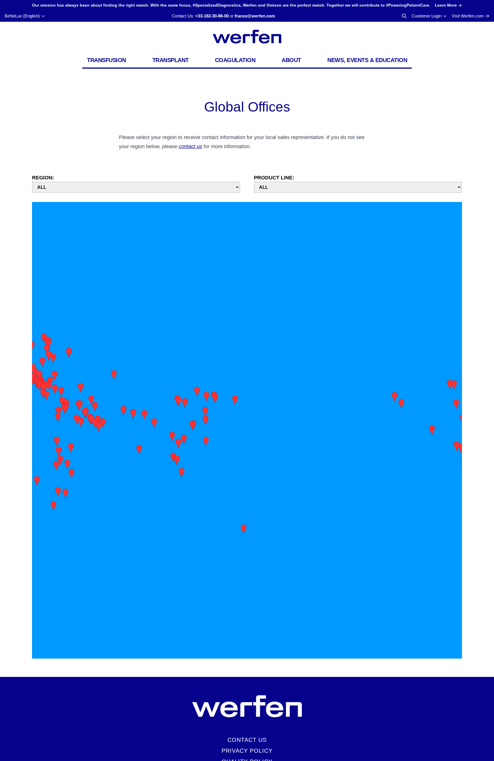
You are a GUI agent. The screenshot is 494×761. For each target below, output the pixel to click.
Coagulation (235, 60)
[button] (206, 440)
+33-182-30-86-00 (212, 15)
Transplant (170, 60)
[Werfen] (247, 36)
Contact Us (247, 740)
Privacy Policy (247, 751)
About (291, 60)
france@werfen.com (255, 15)
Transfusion (106, 60)
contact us (190, 146)
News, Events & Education (367, 60)
